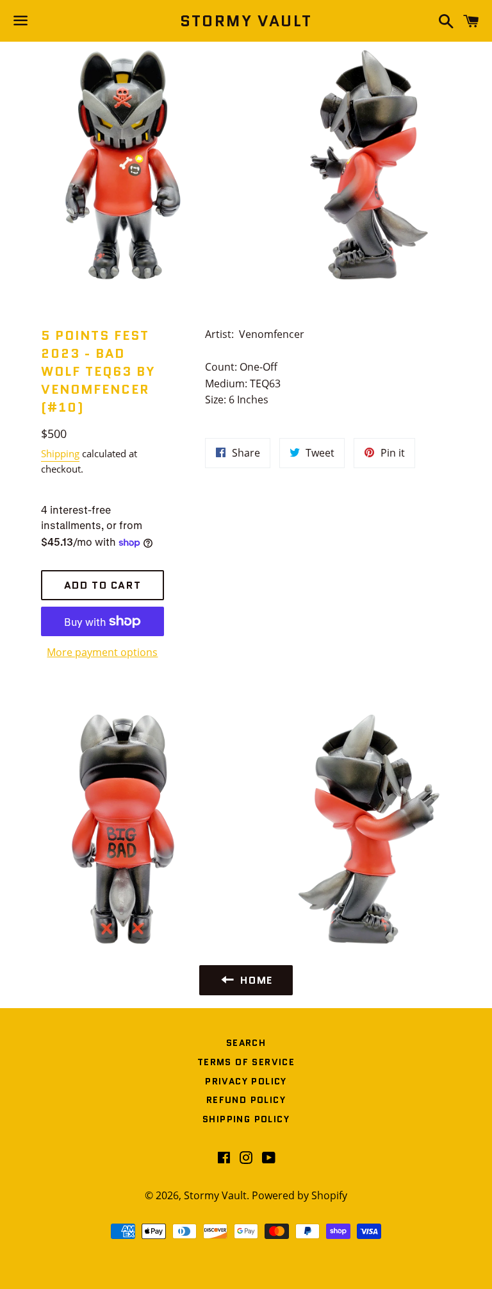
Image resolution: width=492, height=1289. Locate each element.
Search (246, 1042)
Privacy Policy (246, 1081)
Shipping (60, 453)
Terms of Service (246, 1062)
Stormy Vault (246, 21)
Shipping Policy (246, 1119)
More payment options (102, 652)
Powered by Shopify (299, 1195)
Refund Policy (246, 1099)
